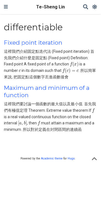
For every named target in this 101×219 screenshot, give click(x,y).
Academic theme (52, 158)
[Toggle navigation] (6, 7)
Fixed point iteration (33, 42)
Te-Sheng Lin (50, 7)
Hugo (71, 158)
